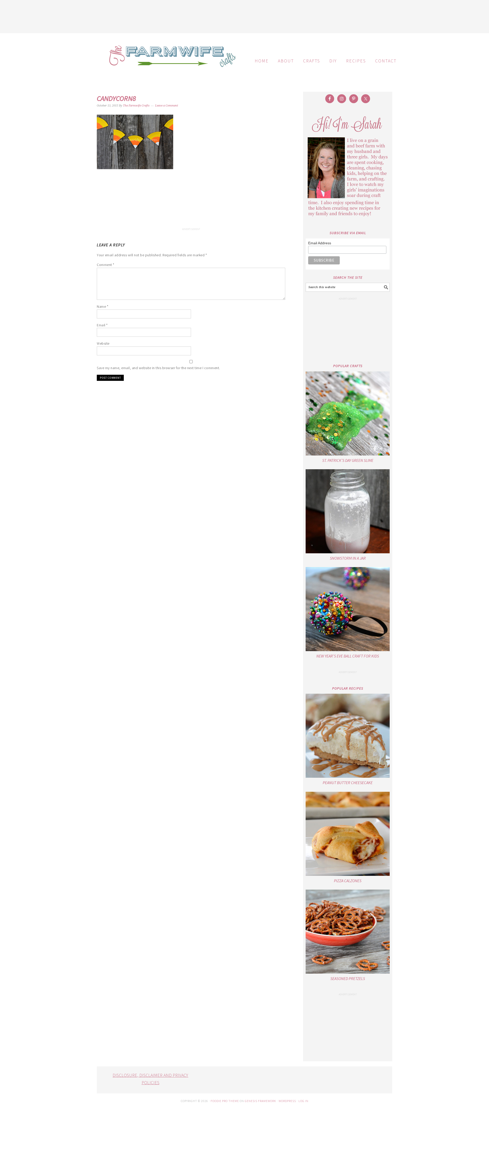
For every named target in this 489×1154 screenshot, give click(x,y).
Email (102, 325)
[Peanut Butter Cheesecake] (348, 736)
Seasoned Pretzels (347, 978)
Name (102, 306)
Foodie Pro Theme (225, 1101)
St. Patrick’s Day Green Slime (347, 460)
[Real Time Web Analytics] (244, 1150)
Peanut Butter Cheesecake (348, 782)
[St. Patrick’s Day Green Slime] (348, 413)
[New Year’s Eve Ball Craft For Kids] (348, 609)
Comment (105, 264)
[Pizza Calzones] (348, 834)
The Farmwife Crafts (170, 60)
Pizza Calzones (347, 880)
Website (103, 343)
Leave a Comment (166, 105)
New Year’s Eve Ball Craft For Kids (347, 656)
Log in (303, 1101)
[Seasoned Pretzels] (348, 932)
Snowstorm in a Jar (348, 558)
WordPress (287, 1101)
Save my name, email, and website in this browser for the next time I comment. (158, 368)
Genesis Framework (260, 1101)
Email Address (319, 243)
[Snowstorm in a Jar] (348, 511)
